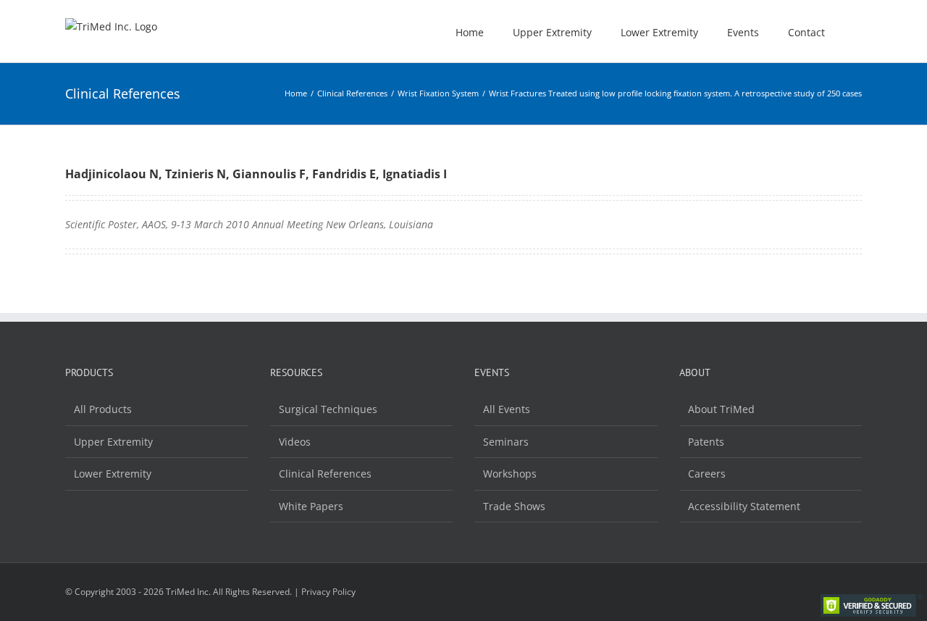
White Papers (311, 506)
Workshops (510, 473)
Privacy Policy (328, 591)
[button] (858, 31)
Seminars (506, 442)
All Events (506, 409)
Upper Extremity (113, 442)
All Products (103, 409)
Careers (707, 473)
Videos (295, 442)
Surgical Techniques (328, 409)
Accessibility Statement (744, 506)
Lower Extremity (112, 473)
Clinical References (325, 473)
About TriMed (721, 409)
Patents (706, 442)
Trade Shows (514, 506)
